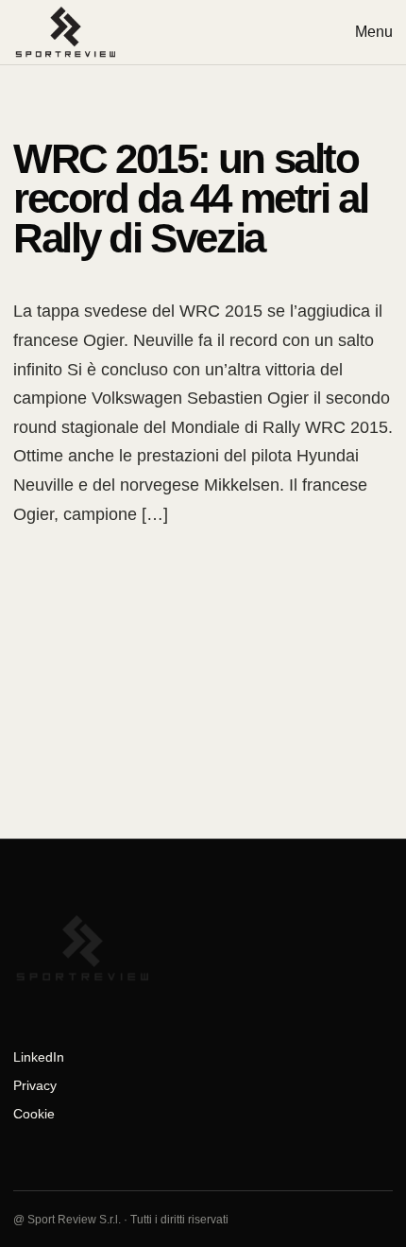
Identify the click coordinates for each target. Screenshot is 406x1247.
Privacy (35, 1085)
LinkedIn (38, 1057)
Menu (374, 32)
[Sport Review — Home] (66, 32)
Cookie (34, 1113)
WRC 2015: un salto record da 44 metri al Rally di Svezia (190, 198)
